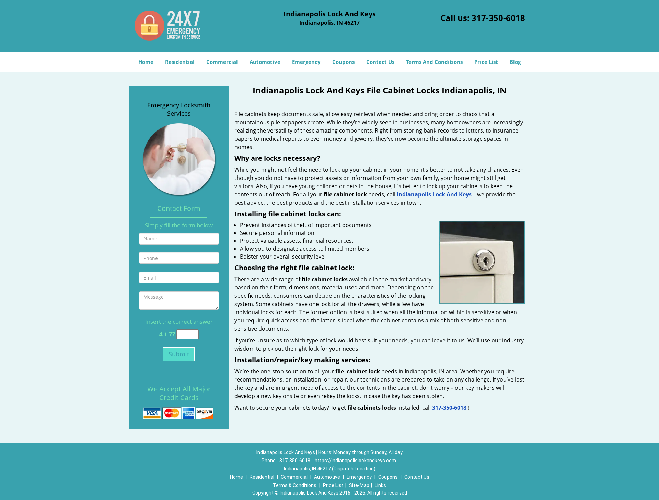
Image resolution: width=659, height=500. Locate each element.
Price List (486, 61)
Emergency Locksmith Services (178, 109)
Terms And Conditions (434, 61)
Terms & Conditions (294, 485)
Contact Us (380, 61)
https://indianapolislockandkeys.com (355, 460)
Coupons (343, 61)
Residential (180, 61)
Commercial (222, 61)
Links (380, 485)
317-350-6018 (498, 17)
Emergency (306, 61)
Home (145, 61)
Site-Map (359, 485)
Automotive (265, 61)
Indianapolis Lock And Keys (434, 194)
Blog (515, 61)
